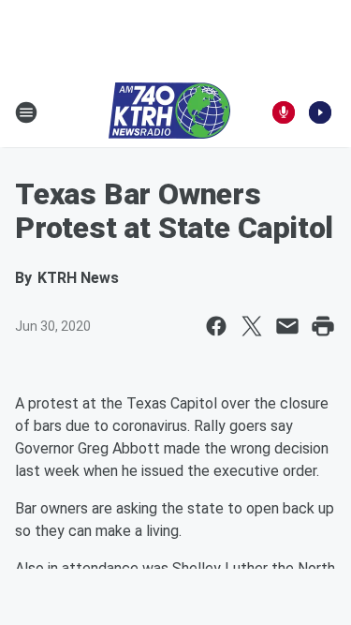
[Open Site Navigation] (26, 112)
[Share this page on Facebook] (216, 326)
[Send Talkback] (283, 112)
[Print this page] (323, 326)
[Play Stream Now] (320, 112)
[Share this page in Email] (287, 326)
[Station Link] (169, 112)
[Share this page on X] (252, 326)
